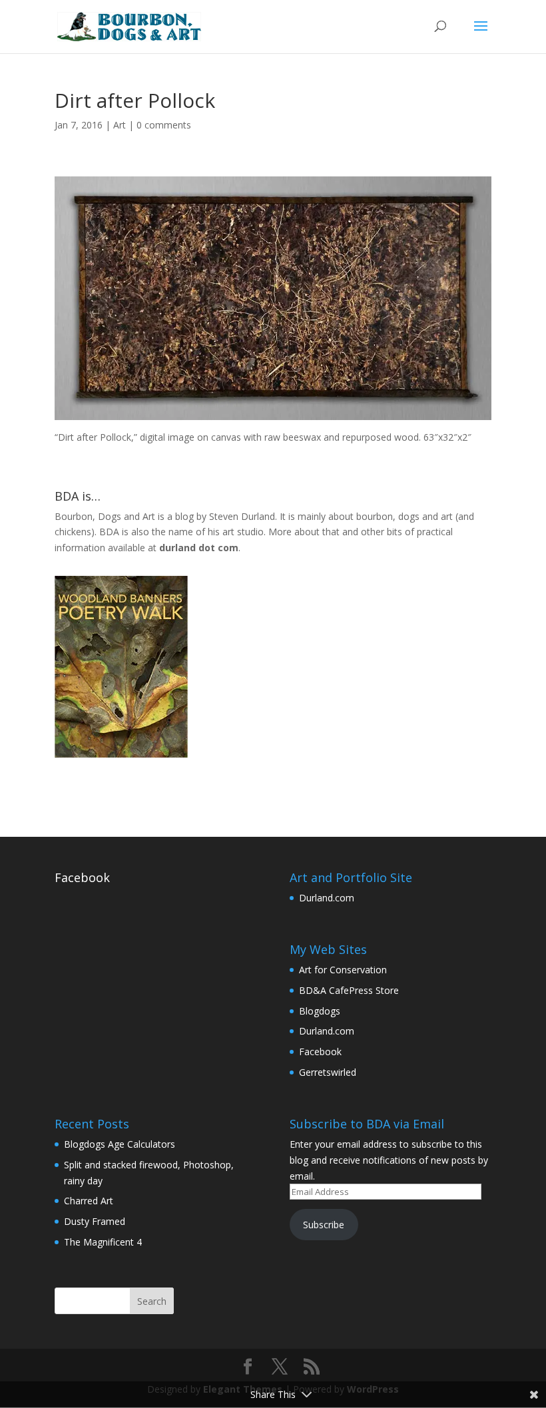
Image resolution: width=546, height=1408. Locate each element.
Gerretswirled (327, 1072)
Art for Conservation (343, 969)
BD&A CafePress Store (349, 990)
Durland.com (326, 897)
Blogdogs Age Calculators (119, 1144)
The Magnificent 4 (103, 1242)
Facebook (82, 877)
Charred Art (88, 1200)
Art (119, 124)
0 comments (163, 124)
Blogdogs (319, 1011)
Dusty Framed (94, 1221)
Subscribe (323, 1224)
